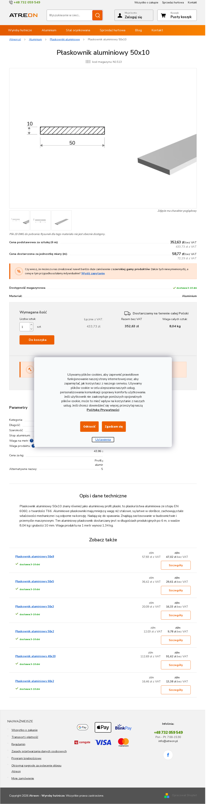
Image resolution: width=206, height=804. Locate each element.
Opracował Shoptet (184, 795)
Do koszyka (37, 340)
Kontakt (192, 2)
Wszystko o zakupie (146, 2)
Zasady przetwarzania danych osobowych (39, 751)
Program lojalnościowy (26, 758)
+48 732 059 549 (168, 732)
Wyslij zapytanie (93, 273)
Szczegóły (176, 565)
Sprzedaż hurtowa (173, 2)
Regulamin (18, 744)
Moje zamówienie (22, 778)
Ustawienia (103, 439)
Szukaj (97, 15)
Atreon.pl (15, 39)
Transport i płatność (24, 737)
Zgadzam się (114, 426)
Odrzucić (89, 426)
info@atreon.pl (168, 741)
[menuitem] (20, 30)
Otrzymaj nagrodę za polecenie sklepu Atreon (36, 768)
